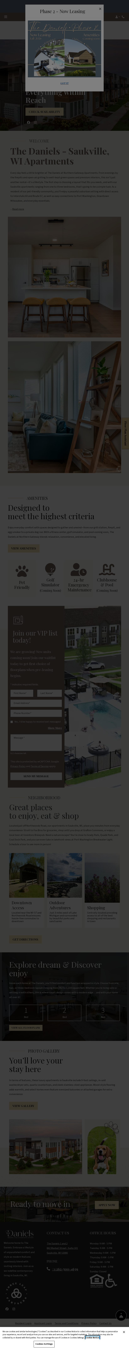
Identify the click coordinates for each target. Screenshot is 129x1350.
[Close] (124, 1332)
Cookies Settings (44, 1344)
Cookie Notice (92, 1337)
